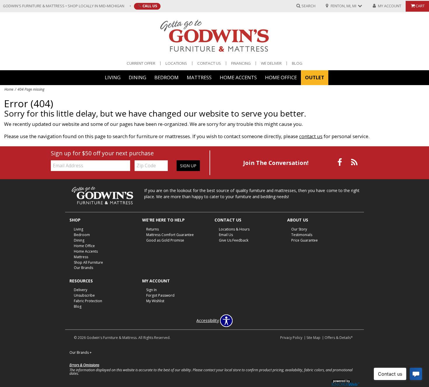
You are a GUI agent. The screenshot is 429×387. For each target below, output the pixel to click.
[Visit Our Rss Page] (354, 162)
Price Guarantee (304, 240)
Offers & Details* (339, 337)
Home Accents (238, 77)
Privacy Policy (291, 337)
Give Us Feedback (233, 240)
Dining (137, 77)
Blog (297, 63)
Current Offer (141, 63)
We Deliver (271, 63)
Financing (241, 63)
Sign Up (188, 165)
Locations (176, 63)
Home (8, 89)
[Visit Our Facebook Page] (340, 162)
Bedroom (166, 77)
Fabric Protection (88, 300)
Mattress (199, 77)
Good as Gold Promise (165, 240)
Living (113, 77)
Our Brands (83, 267)
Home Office (281, 77)
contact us (310, 136)
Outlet (314, 77)
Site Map (313, 337)
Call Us (149, 5)
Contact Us (209, 63)
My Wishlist (155, 300)
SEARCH (308, 5)
